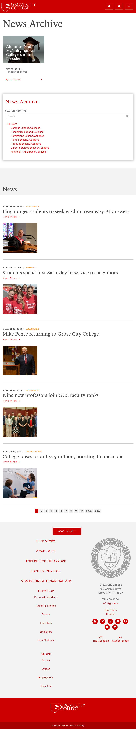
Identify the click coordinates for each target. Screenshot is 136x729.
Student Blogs (120, 640)
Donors (46, 614)
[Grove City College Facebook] (95, 621)
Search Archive (16, 111)
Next (89, 510)
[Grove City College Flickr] (107, 627)
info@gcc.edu (111, 603)
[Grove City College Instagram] (110, 621)
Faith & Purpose (46, 571)
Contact (110, 614)
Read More (10, 216)
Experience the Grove (46, 561)
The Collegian (101, 640)
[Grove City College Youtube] (118, 621)
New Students (46, 640)
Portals (46, 660)
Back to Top (66, 531)
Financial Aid (34, 452)
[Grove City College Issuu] (125, 621)
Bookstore (46, 686)
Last (97, 510)
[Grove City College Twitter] (102, 621)
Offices (46, 669)
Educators (46, 623)
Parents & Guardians (45, 597)
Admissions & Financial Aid (45, 581)
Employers (46, 631)
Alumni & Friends (46, 605)
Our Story (45, 541)
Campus (30, 268)
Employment (45, 677)
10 (81, 510)
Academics (32, 206)
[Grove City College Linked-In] (115, 627)
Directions (111, 610)
